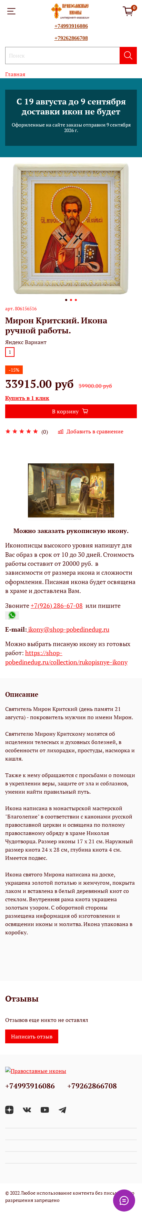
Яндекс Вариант (26, 342)
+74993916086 (71, 26)
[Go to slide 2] (71, 300)
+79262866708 (71, 38)
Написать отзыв (31, 1036)
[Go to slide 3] (76, 300)
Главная (15, 74)
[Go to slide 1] (66, 300)
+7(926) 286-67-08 (57, 606)
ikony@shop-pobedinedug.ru (68, 629)
